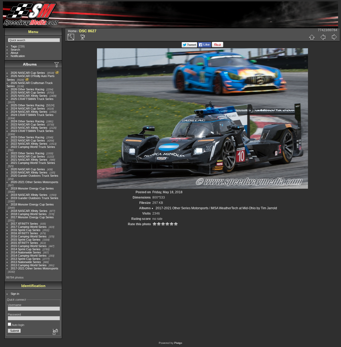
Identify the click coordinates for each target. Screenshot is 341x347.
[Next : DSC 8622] (334, 37)
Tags (14, 46)
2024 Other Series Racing (27, 121)
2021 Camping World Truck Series (33, 162)
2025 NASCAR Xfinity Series (29, 95)
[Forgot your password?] (54, 332)
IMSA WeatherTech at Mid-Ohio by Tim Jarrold (244, 208)
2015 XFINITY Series (24, 242)
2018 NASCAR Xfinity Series (29, 210)
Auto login (17, 324)
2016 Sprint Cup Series (25, 230)
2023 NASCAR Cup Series (28, 124)
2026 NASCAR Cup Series (28, 72)
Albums (30, 64)
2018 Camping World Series (29, 214)
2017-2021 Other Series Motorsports (34, 268)
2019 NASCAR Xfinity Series (29, 194)
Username (14, 304)
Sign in (15, 293)
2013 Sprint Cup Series (25, 258)
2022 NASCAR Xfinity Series (29, 143)
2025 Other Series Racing (27, 105)
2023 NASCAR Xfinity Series (29, 127)
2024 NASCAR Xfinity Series (29, 111)
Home (72, 31)
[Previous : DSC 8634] (322, 37)
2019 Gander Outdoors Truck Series (34, 198)
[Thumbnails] (311, 37)
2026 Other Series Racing (27, 89)
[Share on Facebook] (204, 46)
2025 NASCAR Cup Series (28, 92)
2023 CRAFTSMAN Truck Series (32, 130)
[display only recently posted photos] (57, 64)
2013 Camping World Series (29, 265)
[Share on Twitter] (189, 46)
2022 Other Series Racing (27, 153)
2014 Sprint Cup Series (25, 249)
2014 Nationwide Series (26, 252)
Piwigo (178, 342)
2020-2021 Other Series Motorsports (34, 182)
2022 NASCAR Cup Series (28, 140)
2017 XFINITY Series (24, 223)
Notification (18, 56)
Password (14, 314)
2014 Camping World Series (29, 255)
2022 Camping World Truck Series (33, 146)
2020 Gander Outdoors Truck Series (34, 175)
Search (15, 49)
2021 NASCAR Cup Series (28, 156)
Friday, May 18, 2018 (167, 192)
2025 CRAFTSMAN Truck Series (32, 98)
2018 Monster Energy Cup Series (32, 204)
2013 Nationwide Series (26, 262)
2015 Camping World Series (29, 246)
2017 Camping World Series (29, 226)
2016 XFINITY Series (24, 233)
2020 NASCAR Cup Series (28, 169)
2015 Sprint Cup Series (25, 239)
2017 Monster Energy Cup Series (32, 217)
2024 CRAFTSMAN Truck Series (32, 114)
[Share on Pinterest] (217, 46)
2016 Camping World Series (29, 236)
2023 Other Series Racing (27, 137)
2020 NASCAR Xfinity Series (29, 172)
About (14, 52)
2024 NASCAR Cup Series (28, 108)
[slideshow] (82, 37)
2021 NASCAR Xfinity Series (29, 159)
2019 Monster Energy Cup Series (32, 188)
